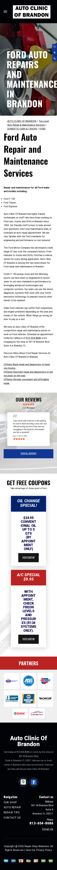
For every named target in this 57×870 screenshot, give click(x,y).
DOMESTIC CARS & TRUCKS (22, 128)
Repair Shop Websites (36, 846)
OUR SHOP (10, 802)
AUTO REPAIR (12, 807)
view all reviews (28, 453)
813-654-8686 (33, 338)
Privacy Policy (44, 850)
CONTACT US (12, 817)
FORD (42, 128)
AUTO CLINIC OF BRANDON (21, 121)
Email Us (47, 829)
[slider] (28, 404)
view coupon (28, 557)
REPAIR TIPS (12, 812)
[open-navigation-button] (5, 12)
